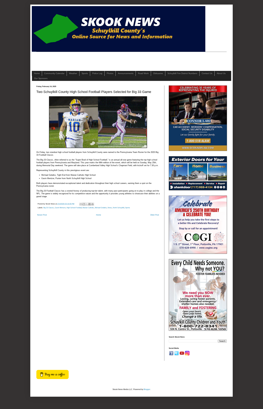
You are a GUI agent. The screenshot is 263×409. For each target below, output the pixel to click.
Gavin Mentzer (60, 208)
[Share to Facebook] (89, 204)
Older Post (154, 215)
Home (37, 73)
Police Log (97, 73)
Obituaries (158, 73)
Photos (110, 73)
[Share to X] (86, 204)
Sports (85, 73)
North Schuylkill (118, 208)
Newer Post (42, 215)
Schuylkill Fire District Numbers (182, 73)
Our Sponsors (40, 78)
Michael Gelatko (101, 208)
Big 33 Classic (48, 208)
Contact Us (207, 73)
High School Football (74, 208)
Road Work (143, 73)
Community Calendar (54, 73)
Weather (73, 73)
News (110, 208)
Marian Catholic (88, 208)
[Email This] (80, 204)
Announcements (125, 73)
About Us (221, 73)
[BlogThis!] (83, 204)
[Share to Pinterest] (92, 204)
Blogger (147, 389)
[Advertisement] (91, 59)
